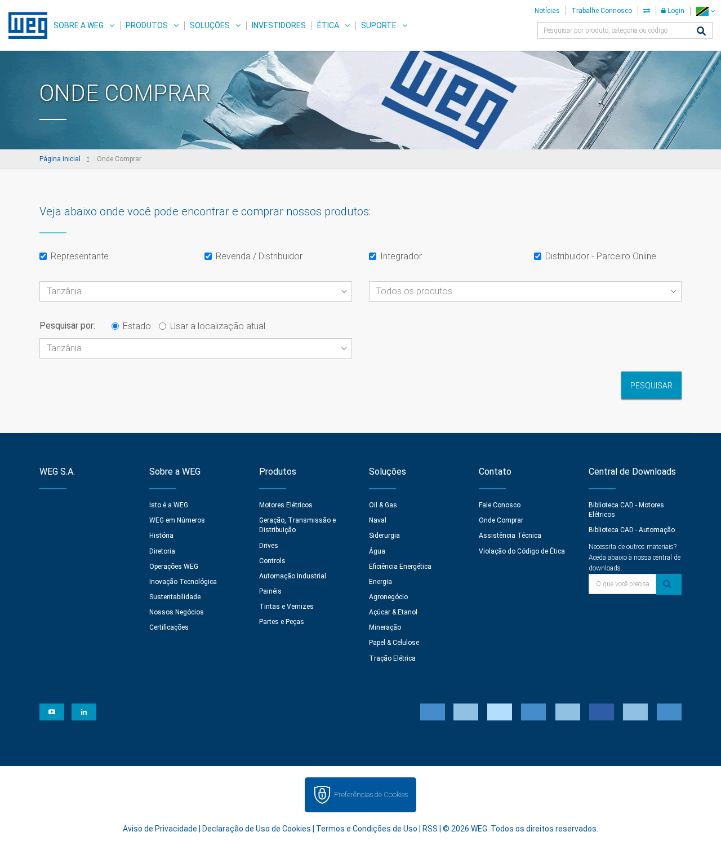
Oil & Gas (383, 505)
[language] (705, 11)
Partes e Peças (281, 622)
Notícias (547, 11)
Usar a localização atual (217, 326)
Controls (272, 561)
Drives (268, 546)
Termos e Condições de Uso (366, 828)
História (161, 535)
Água (377, 551)
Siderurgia (384, 535)
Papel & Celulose (394, 643)
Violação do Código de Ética (522, 551)
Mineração (385, 627)
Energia (380, 582)
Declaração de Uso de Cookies (256, 828)
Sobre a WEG (79, 25)
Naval (377, 520)
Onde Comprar (501, 520)
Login (675, 11)
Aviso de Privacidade (160, 828)
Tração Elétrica (392, 658)
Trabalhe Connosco (601, 11)
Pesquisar (651, 385)
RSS (430, 828)
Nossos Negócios (176, 612)
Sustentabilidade (175, 597)
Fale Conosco (499, 505)
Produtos (147, 25)
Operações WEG (173, 566)
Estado (137, 326)
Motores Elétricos (286, 505)
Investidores (279, 25)
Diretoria (162, 551)
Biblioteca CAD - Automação (632, 530)
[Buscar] (701, 32)
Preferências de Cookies (371, 794)
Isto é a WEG (168, 505)
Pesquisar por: (67, 325)
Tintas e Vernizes (286, 606)
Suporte (379, 25)
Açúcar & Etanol (393, 612)
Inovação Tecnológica (183, 582)
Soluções (210, 25)
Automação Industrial (292, 576)
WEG (24, 25)
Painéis (270, 591)
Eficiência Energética (400, 566)
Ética (328, 25)
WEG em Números (177, 520)
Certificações (169, 627)
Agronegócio (388, 597)
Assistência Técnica (510, 535)
